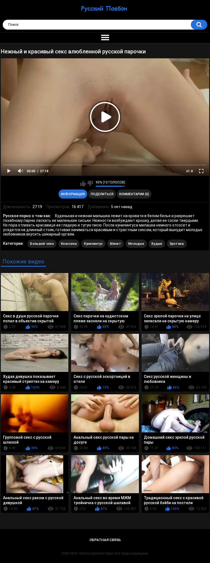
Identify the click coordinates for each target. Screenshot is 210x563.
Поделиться (102, 194)
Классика (69, 244)
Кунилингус (93, 244)
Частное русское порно (96, 553)
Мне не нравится (90, 183)
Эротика (177, 244)
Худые (156, 244)
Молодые (136, 244)
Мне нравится (83, 183)
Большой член (42, 244)
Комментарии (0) (134, 194)
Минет (115, 244)
